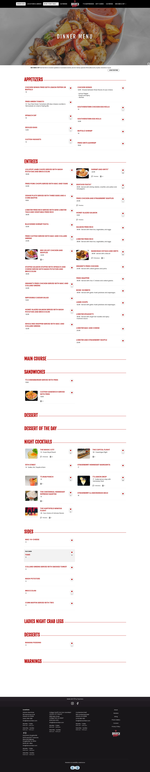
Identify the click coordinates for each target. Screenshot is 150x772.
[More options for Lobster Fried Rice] (123, 240)
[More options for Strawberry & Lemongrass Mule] (123, 494)
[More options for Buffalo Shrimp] (123, 132)
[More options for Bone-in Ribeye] (123, 291)
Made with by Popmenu (42, 699)
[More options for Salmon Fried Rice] (123, 228)
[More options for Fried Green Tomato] (70, 102)
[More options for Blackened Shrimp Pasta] (72, 225)
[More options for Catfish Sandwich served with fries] (72, 393)
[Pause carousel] (149, 64)
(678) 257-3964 (28, 743)
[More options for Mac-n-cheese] (72, 540)
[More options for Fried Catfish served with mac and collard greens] (72, 237)
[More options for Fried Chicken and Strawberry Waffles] (123, 199)
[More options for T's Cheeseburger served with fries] (72, 381)
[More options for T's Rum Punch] (70, 477)
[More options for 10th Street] (70, 465)
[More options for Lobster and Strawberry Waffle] (123, 341)
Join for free (113, 70)
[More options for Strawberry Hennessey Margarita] (123, 465)
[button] (51, 3)
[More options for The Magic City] (70, 450)
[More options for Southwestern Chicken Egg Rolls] (123, 108)
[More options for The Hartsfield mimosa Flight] (70, 509)
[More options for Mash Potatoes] (72, 579)
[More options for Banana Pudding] (72, 643)
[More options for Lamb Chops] (123, 303)
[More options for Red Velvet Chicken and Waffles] (72, 251)
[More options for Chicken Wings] (123, 88)
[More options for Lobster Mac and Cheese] (123, 329)
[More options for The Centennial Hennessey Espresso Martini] (70, 493)
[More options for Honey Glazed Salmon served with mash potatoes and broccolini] (72, 310)
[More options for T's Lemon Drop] (123, 477)
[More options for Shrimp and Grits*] (123, 170)
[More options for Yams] (72, 552)
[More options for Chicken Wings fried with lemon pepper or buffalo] (70, 88)
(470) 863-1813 (80, 718)
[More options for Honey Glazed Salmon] (123, 213)
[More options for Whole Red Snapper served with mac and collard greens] (72, 325)
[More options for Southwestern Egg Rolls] (123, 119)
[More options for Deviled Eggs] (70, 128)
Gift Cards (100, 4)
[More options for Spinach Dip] (70, 116)
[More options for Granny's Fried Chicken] (123, 267)
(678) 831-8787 (54, 720)
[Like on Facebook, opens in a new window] (77, 704)
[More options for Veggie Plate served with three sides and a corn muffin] (72, 196)
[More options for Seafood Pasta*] (123, 185)
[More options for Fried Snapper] (123, 279)
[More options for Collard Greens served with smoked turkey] (72, 567)
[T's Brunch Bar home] (75, 3)
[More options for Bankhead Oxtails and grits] (123, 252)
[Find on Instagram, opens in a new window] (72, 704)
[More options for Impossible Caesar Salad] (72, 298)
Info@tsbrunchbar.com (30, 721)
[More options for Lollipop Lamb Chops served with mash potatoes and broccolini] (72, 170)
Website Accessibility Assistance (75, 762)
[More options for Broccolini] (72, 591)
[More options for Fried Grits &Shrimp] (123, 144)
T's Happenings (88, 4)
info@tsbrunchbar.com (83, 721)
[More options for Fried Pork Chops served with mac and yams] (72, 184)
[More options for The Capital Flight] (123, 450)
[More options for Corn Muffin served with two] (72, 603)
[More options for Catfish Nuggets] (70, 140)
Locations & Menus (34, 4)
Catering (63, 4)
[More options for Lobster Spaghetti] (123, 315)
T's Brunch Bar (116, 733)
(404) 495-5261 (27, 718)
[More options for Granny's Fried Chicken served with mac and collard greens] (72, 284)
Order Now (21, 4)
